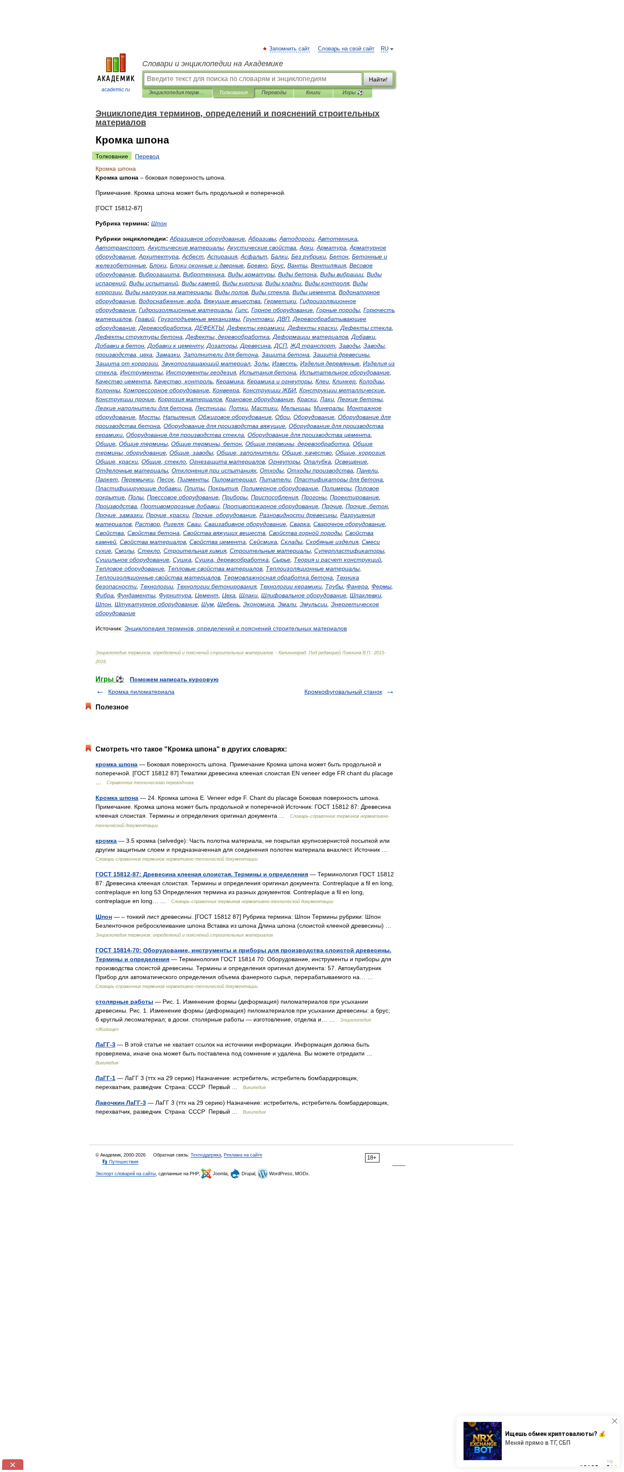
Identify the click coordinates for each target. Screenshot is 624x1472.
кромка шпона (117, 764)
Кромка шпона (117, 797)
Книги (313, 93)
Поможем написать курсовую (174, 679)
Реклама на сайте (243, 1154)
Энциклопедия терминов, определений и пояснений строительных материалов (177, 93)
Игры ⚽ (353, 93)
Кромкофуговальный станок (343, 691)
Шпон (104, 916)
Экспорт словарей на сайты (126, 1173)
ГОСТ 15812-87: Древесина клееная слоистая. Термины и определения (202, 874)
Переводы (274, 93)
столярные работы (124, 1001)
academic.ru (115, 90)
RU (384, 49)
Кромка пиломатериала (141, 691)
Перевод (147, 156)
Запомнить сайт (290, 49)
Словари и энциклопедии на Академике (212, 63)
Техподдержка (206, 1154)
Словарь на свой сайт (346, 49)
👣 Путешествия (120, 1161)
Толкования (233, 93)
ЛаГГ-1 (105, 1078)
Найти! (378, 79)
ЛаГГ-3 (105, 1044)
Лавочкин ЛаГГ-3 (121, 1102)
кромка (106, 840)
